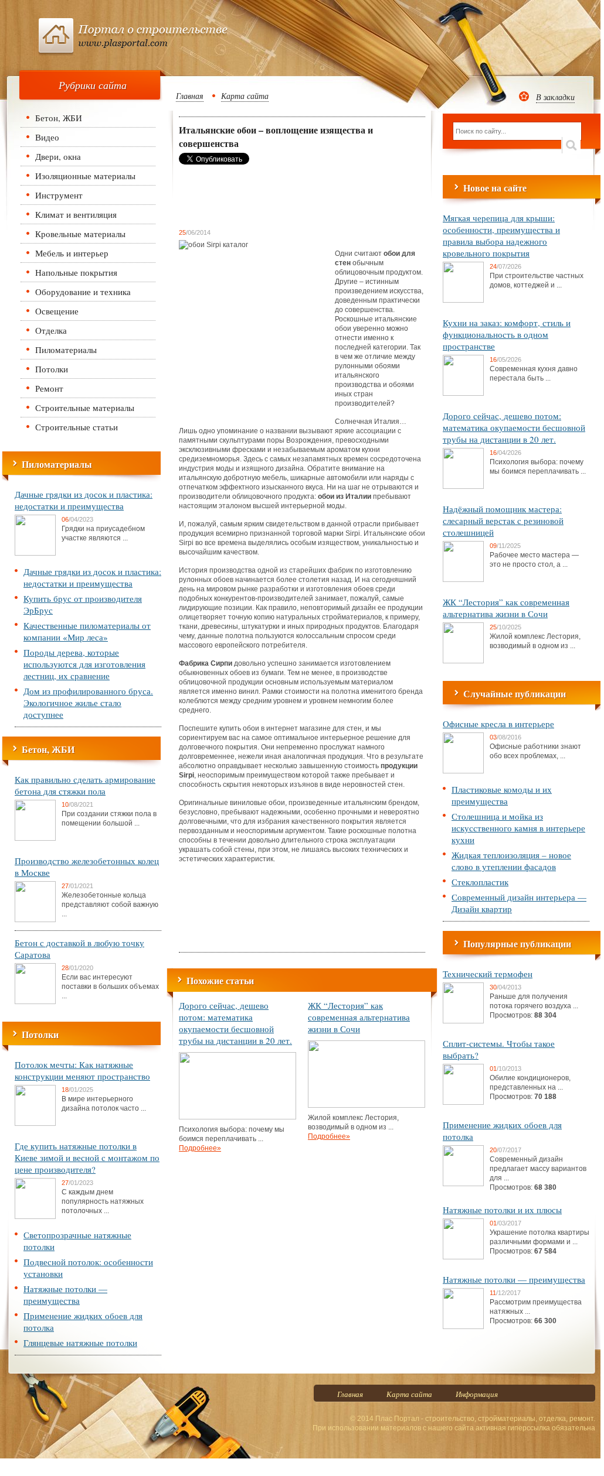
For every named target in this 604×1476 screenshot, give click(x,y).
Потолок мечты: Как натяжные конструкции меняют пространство (82, 1070)
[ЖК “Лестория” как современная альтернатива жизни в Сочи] (366, 1105)
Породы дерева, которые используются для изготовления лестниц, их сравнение (84, 664)
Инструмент (59, 195)
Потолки (51, 369)
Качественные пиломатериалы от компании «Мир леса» (87, 631)
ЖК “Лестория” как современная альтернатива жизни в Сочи (359, 1017)
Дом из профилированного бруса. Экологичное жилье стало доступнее (88, 702)
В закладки (555, 96)
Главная (189, 95)
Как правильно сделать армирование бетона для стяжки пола (85, 785)
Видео (47, 137)
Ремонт (49, 388)
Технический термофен (487, 974)
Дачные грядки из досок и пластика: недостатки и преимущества (83, 500)
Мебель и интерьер (71, 253)
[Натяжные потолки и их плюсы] (463, 1257)
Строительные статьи (76, 427)
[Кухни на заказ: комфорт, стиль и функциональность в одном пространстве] (463, 393)
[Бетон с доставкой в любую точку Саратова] (35, 1002)
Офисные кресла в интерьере (498, 724)
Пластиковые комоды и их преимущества (502, 795)
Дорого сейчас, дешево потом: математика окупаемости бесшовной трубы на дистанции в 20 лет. (235, 1022)
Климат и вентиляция (76, 214)
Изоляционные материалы (85, 175)
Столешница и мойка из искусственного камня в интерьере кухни (518, 827)
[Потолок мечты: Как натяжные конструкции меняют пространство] (35, 1123)
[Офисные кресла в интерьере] (463, 771)
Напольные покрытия (76, 272)
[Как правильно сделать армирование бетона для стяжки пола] (35, 838)
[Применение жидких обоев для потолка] (463, 1184)
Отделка (51, 330)
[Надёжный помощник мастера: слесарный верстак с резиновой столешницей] (463, 580)
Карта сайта (245, 95)
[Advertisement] (273, 196)
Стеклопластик (480, 882)
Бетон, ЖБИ (58, 118)
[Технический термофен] (463, 1021)
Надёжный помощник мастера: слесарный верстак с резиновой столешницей (503, 520)
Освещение (57, 311)
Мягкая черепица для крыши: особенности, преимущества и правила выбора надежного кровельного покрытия (501, 235)
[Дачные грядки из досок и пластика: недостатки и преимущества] (35, 553)
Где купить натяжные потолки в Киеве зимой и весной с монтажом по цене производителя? (87, 1157)
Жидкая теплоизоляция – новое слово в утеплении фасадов (511, 860)
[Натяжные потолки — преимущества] (463, 1327)
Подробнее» (200, 1148)
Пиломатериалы (66, 349)
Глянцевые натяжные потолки (80, 1342)
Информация (477, 1394)
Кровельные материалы (80, 233)
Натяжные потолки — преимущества (65, 1294)
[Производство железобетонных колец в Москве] (35, 920)
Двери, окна (58, 156)
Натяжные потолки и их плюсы (502, 1209)
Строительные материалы (84, 407)
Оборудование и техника (83, 291)
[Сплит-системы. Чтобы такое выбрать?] (463, 1102)
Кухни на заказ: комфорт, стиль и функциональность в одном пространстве (507, 334)
